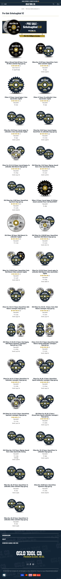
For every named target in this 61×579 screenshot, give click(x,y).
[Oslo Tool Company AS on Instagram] (33, 564)
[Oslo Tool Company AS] (30, 4)
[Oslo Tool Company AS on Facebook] (30, 564)
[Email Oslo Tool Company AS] (27, 564)
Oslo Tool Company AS (12, 571)
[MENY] (2, 4)
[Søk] (53, 4)
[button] (15, 65)
